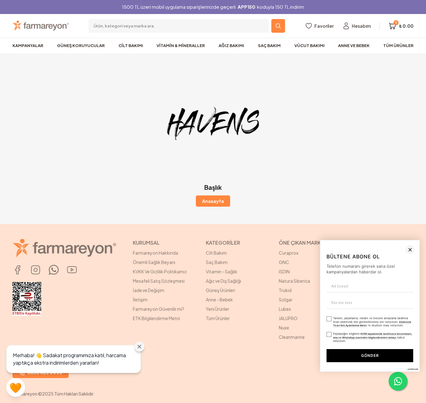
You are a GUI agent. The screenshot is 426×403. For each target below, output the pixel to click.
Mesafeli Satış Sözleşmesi (159, 281)
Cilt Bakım (216, 253)
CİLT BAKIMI (131, 45)
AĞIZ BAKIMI (231, 45)
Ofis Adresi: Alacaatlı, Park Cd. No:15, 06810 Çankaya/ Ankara (382, 281)
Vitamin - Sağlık (221, 271)
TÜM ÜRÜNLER (398, 45)
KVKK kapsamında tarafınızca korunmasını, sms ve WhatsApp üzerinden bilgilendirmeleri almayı (273, 370)
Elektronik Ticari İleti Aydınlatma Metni (353, 361)
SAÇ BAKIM (269, 45)
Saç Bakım (217, 262)
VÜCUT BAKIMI (309, 45)
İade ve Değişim (148, 290)
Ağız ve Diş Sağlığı (223, 281)
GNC (284, 262)
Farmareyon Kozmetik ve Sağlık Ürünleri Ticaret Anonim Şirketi (382, 259)
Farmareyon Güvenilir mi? (158, 309)
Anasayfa (213, 201)
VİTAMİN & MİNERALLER (181, 45)
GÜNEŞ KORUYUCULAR (81, 45)
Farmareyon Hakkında (155, 253)
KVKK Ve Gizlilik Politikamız (160, 271)
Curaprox (288, 253)
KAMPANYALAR (27, 45)
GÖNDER (298, 386)
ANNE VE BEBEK (354, 45)
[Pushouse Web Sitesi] (412, 400)
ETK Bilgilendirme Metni (156, 318)
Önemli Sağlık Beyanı (154, 262)
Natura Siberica (294, 281)
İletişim (140, 299)
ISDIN (284, 271)
